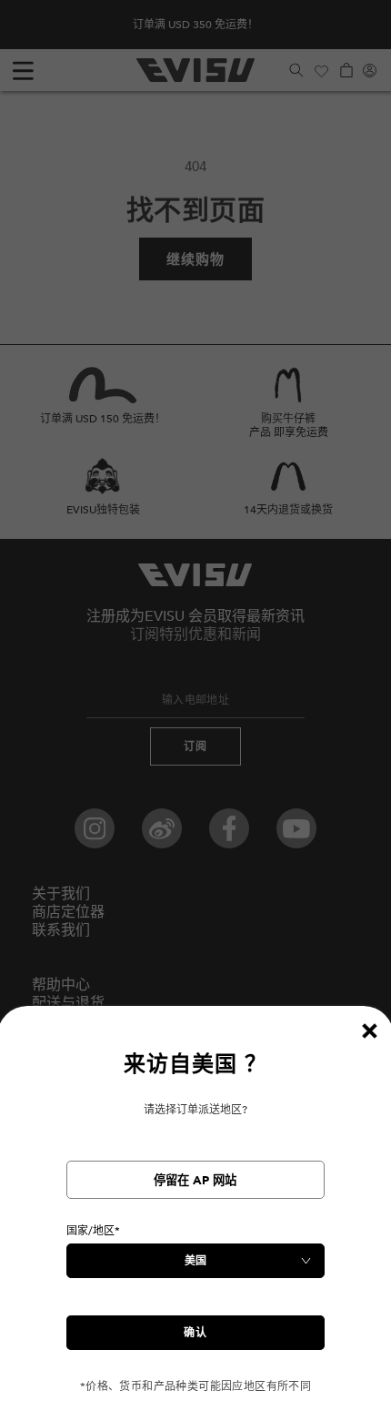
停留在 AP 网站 (195, 1180)
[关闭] (369, 1030)
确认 (195, 1332)
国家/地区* (93, 1230)
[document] (195, 1222)
